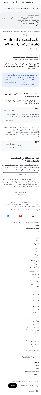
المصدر (37, 235)
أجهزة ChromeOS (34, 281)
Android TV (36, 287)
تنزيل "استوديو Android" (32, 330)
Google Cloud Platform (32, 371)
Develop (36, 8)
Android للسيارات (34, 284)
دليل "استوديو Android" (33, 321)
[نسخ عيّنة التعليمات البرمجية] (38, 108)
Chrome (37, 365)
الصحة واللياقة (36, 258)
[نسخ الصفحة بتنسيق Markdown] (31, 49)
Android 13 (36, 307)
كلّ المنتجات (36, 374)
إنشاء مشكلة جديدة (20, 175)
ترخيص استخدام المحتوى (27, 204)
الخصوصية (36, 264)
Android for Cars (12, 8)
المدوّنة (37, 241)
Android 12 (36, 310)
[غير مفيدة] (23, 35)
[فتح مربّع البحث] (17, 2)
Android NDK (35, 333)
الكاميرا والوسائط (35, 261)
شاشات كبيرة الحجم (34, 275)
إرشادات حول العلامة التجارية (19, 381)
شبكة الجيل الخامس (34, 267)
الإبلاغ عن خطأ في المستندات (32, 344)
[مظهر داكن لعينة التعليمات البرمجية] (36, 108)
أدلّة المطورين (36, 324)
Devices (26, 8)
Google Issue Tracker (16, 167)
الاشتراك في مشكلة (19, 186)
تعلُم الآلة (37, 255)
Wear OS (36, 278)
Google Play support (33, 347)
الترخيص (30, 381)
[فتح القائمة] (37, 2)
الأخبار (37, 238)
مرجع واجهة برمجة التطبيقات (32, 327)
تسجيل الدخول (6, 2)
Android (37, 225)
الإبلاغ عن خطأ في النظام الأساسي (31, 341)
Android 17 (36, 295)
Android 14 (36, 304)
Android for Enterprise (32, 228)
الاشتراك (12, 385)
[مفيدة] (26, 35)
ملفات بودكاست (35, 244)
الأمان (38, 232)
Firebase (36, 368)
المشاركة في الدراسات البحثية (32, 350)
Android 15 (36, 301)
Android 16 (36, 298)
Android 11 (36, 313)
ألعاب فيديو (36, 252)
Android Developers (33, 31)
